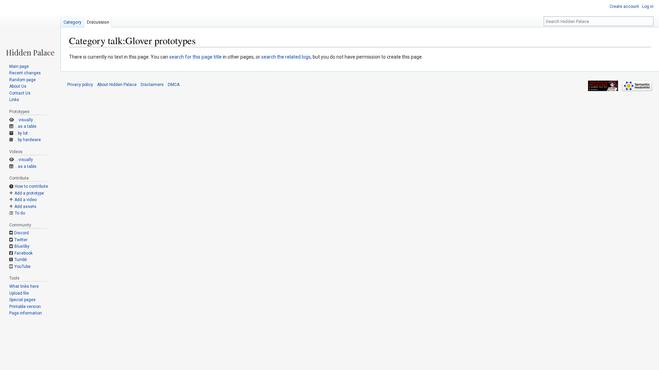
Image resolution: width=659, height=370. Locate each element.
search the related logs (286, 57)
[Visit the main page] (30, 28)
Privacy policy (80, 84)
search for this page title (195, 57)
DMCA (174, 84)
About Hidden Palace (117, 84)
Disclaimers (152, 84)
